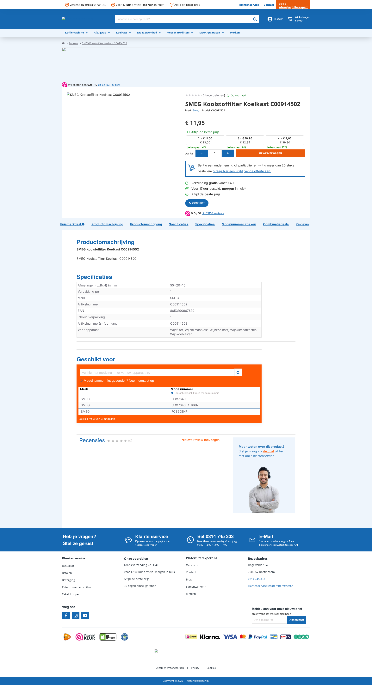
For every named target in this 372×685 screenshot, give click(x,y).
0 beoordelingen (213, 95)
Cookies (211, 668)
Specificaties (94, 277)
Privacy (195, 668)
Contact (198, 203)
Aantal (189, 153)
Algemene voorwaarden (170, 668)
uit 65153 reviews (213, 213)
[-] (201, 153)
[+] (227, 153)
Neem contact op (141, 380)
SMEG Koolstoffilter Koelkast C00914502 (104, 43)
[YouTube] (85, 615)
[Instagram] (75, 615)
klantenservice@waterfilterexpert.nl (271, 586)
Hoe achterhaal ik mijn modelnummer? (196, 393)
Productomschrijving (105, 242)
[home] (63, 43)
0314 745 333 (256, 579)
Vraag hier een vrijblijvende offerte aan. (242, 171)
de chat (268, 451)
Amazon (73, 43)
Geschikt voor (96, 359)
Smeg (196, 110)
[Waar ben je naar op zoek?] (255, 19)
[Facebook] (66, 615)
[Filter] (238, 372)
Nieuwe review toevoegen (201, 440)
